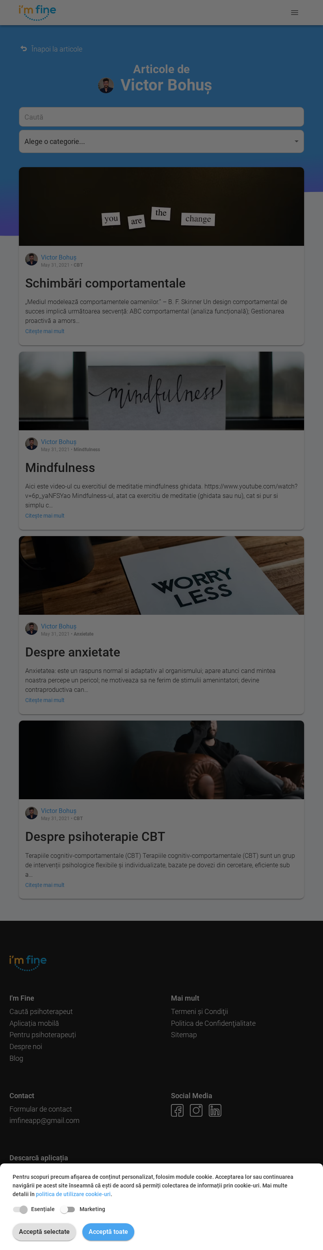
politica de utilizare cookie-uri (73, 1194)
